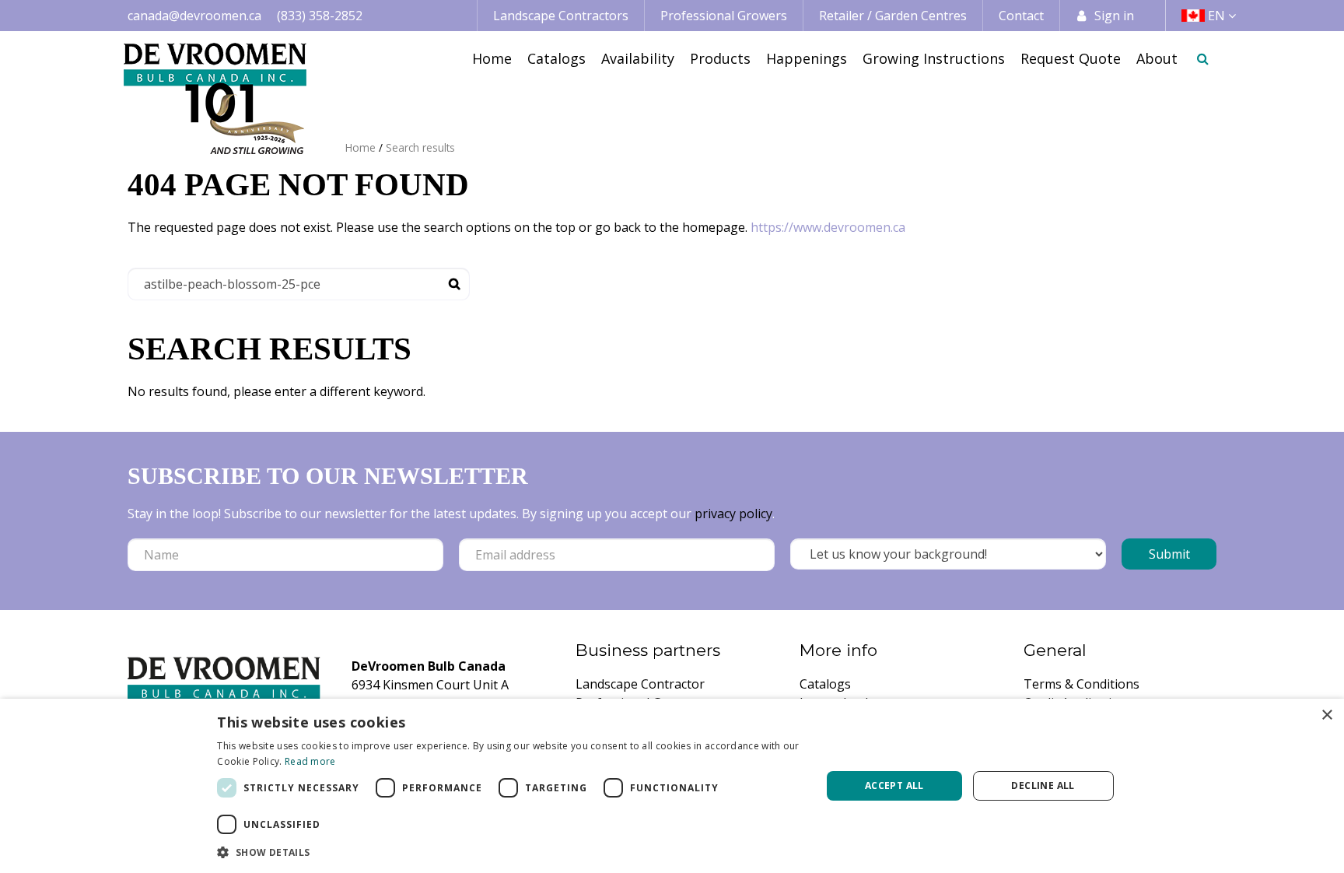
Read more (310, 761)
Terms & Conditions (1081, 683)
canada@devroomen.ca (194, 15)
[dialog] (672, 786)
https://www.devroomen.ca (828, 227)
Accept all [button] (894, 785)
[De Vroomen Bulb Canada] (215, 98)
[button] (510, 852)
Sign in (1114, 15)
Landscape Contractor (640, 683)
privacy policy (733, 513)
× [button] (1326, 715)
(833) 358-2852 (319, 15)
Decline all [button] (1042, 785)
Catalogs (825, 683)
